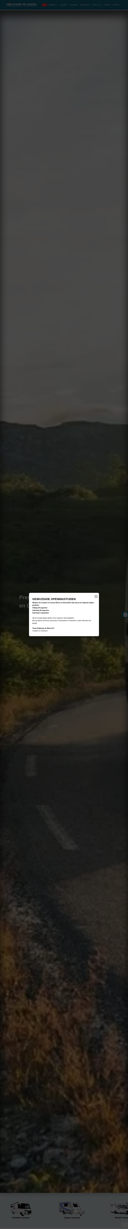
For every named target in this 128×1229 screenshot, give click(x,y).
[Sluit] (96, 596)
